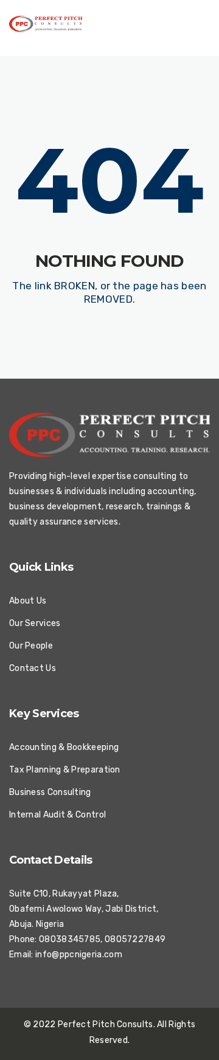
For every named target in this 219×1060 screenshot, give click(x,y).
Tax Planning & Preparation (64, 770)
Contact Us (32, 668)
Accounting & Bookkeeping (64, 747)
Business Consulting (50, 792)
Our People (31, 646)
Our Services (35, 623)
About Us (27, 601)
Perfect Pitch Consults (105, 1024)
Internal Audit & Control (57, 815)
